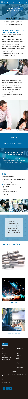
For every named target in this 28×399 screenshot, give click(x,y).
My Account (18, 365)
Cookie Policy (19, 363)
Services (3, 355)
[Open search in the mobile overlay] (26, 2)
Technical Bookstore (6, 357)
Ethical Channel (19, 367)
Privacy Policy (19, 360)
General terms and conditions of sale (6, 362)
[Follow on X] (4, 388)
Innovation (18, 355)
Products (4, 353)
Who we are (18, 351)
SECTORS (14, 302)
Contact (3, 351)
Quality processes (18, 358)
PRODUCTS (14, 272)
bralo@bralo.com (18, 143)
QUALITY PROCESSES (14, 333)
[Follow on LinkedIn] (7, 388)
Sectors (17, 353)
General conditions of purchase (6, 360)
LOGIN (20, 2)
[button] (14, 2)
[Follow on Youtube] (10, 388)
